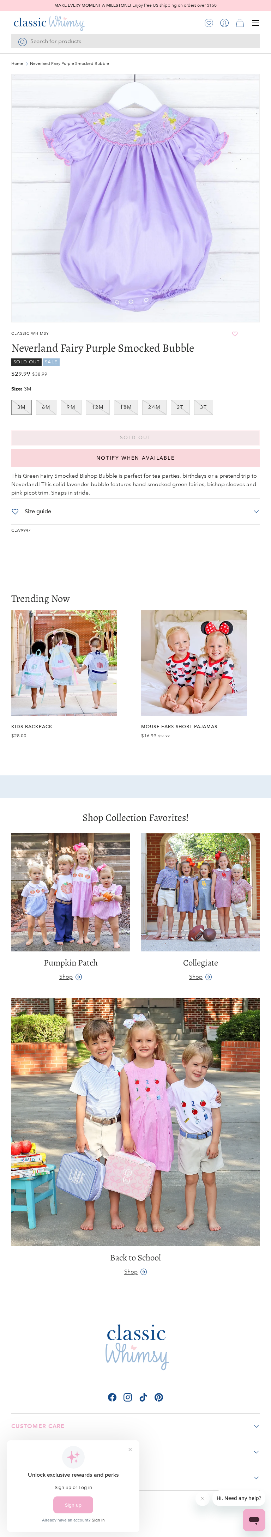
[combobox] (135, 41)
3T (203, 407)
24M (154, 407)
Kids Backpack (32, 726)
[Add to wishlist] (235, 334)
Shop (66, 976)
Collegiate (200, 962)
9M (71, 407)
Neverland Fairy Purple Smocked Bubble (69, 64)
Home (17, 64)
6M (46, 407)
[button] (240, 23)
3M (21, 407)
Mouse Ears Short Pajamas (179, 726)
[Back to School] (135, 1122)
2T (180, 407)
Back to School (135, 1257)
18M (126, 407)
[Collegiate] (200, 892)
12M (98, 407)
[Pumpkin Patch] (70, 892)
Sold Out (135, 438)
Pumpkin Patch (71, 962)
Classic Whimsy (30, 333)
